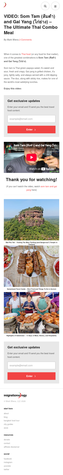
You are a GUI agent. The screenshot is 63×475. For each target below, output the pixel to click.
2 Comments (25, 39)
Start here (8, 408)
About (6, 413)
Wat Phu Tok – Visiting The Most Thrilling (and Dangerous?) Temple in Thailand (31, 243)
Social (6, 453)
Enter (29, 129)
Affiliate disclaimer (11, 446)
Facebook (8, 458)
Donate (7, 439)
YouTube (7, 465)
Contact (7, 443)
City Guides (8, 424)
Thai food (26, 54)
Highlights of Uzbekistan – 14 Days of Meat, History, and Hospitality (31, 336)
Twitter (6, 469)
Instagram (8, 462)
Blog (5, 416)
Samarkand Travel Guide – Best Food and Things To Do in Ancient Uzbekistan (31, 290)
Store (6, 427)
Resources (8, 434)
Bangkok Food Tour (11, 420)
